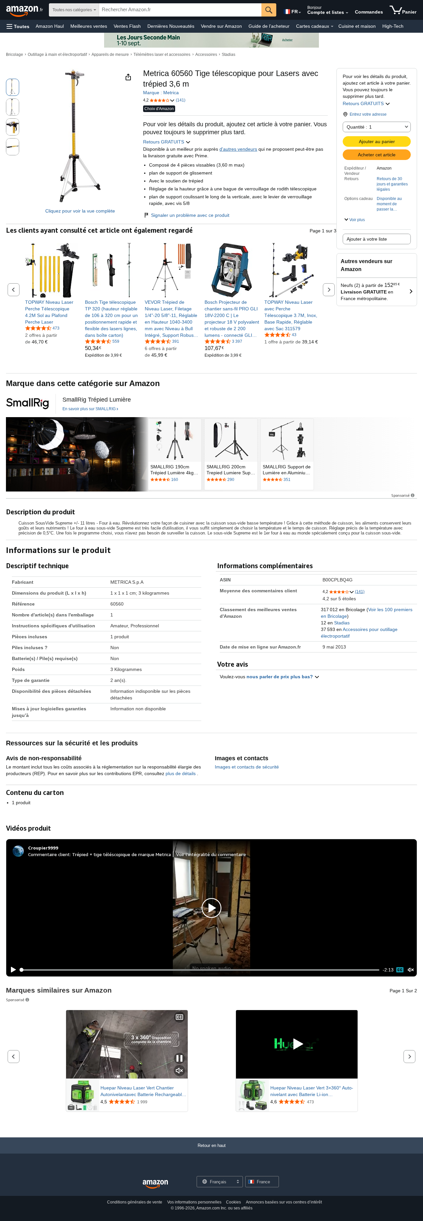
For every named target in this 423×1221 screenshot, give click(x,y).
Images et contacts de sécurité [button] (247, 766)
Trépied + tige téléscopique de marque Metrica (121, 854)
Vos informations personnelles (194, 1202)
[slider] (199, 969)
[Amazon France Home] (155, 1184)
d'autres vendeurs (238, 149)
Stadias (228, 54)
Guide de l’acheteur (269, 26)
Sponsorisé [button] (400, 495)
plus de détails (181, 773)
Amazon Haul (50, 26)
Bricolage (14, 54)
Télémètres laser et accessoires (162, 54)
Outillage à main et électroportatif (57, 54)
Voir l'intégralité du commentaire (211, 854)
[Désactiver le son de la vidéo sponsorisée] (179, 1071)
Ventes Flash (127, 26)
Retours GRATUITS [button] (364, 103)
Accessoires (206, 54)
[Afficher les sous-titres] (179, 1017)
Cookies (233, 1202)
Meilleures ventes (88, 26)
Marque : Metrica (161, 92)
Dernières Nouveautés (170, 26)
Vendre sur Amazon (221, 26)
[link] (52, 312)
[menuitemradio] (400, 969)
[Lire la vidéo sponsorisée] (297, 1044)
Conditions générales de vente (134, 1202)
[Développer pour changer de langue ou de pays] (299, 12)
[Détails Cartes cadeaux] (332, 26)
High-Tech (393, 26)
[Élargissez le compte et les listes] (347, 13)
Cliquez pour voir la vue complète (80, 211)
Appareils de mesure (110, 54)
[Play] (11, 970)
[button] (18, 26)
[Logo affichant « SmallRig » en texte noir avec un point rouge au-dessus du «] (27, 404)
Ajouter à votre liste (367, 239)
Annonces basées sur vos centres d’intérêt (284, 1202)
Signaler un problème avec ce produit (190, 215)
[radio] (12, 87)
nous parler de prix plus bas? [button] (280, 676)
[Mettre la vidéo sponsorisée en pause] (179, 1059)
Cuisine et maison (357, 26)
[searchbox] (180, 10)
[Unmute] (410, 970)
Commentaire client (49, 854)
